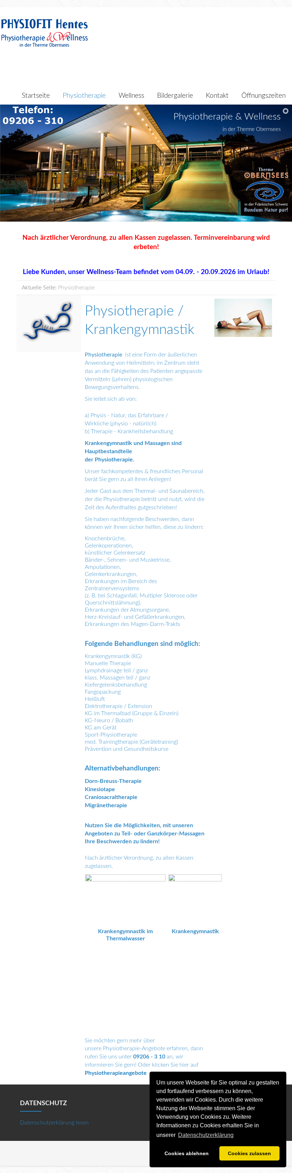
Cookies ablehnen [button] (187, 1153)
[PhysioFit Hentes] (44, 32)
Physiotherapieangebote (116, 1073)
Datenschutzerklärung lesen (54, 1123)
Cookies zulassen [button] (249, 1153)
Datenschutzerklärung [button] (206, 1135)
